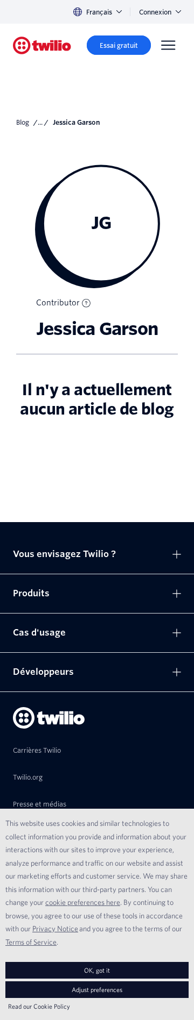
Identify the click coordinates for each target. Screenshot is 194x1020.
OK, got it (97, 970)
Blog (22, 122)
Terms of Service (31, 942)
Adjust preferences (97, 989)
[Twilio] (42, 45)
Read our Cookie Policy (39, 1006)
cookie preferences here (82, 902)
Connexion (155, 12)
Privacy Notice (55, 928)
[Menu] (168, 45)
